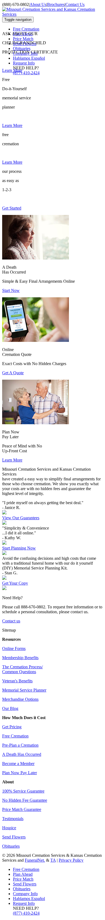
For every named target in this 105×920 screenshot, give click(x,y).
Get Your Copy (15, 583)
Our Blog (10, 708)
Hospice (9, 827)
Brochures (56, 4)
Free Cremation (26, 29)
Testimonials (12, 818)
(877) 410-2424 (26, 72)
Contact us (11, 621)
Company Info (25, 893)
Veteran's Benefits (17, 681)
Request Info (24, 63)
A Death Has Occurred (21, 754)
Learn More (12, 70)
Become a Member (18, 763)
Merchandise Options (20, 699)
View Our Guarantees (20, 517)
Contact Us (75, 4)
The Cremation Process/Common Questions (22, 669)
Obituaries (21, 48)
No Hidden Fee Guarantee (24, 800)
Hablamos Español (29, 58)
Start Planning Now (19, 548)
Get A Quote (13, 372)
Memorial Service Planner (24, 690)
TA (53, 860)
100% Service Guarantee (23, 791)
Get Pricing (12, 726)
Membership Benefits (20, 657)
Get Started (11, 208)
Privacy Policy (71, 860)
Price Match (23, 38)
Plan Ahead (23, 874)
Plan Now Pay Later (19, 772)
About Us (38, 4)
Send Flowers (14, 837)
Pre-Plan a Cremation (20, 745)
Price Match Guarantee (21, 809)
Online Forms (14, 648)
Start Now (11, 290)
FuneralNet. (35, 860)
